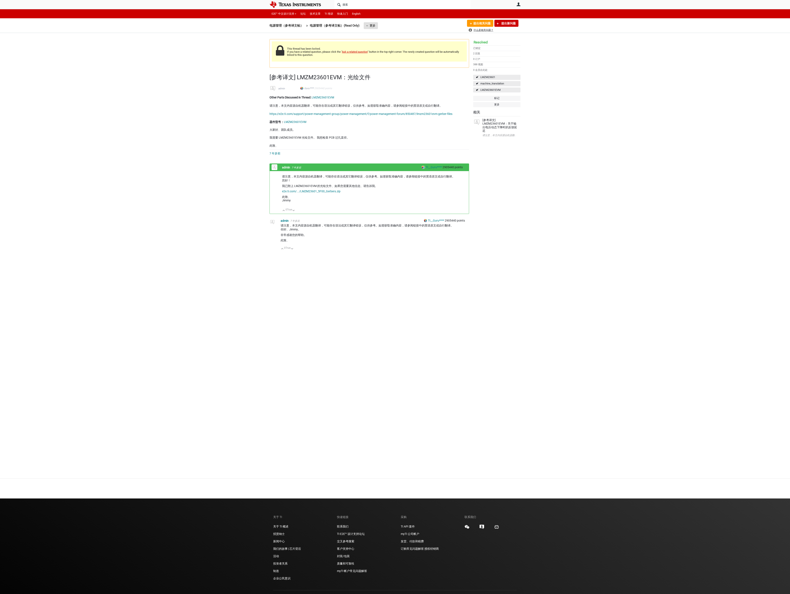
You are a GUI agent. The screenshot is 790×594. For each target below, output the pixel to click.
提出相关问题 (482, 23)
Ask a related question (355, 51)
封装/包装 (343, 556)
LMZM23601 (487, 77)
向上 (284, 210)
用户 (518, 4)
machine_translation (492, 83)
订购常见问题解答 (412, 548)
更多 (372, 25)
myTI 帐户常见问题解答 (352, 571)
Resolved (481, 42)
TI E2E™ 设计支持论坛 (351, 534)
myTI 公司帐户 (410, 534)
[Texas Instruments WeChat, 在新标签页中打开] (467, 528)
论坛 (303, 13)
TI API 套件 (408, 526)
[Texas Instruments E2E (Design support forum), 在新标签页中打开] (481, 528)
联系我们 (343, 526)
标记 (497, 98)
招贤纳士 (279, 534)
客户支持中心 (345, 548)
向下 (293, 210)
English (356, 13)
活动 (276, 556)
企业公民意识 (281, 578)
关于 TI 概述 (280, 526)
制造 (276, 571)
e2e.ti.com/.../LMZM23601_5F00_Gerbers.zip (311, 191)
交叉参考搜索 (345, 541)
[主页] (298, 4)
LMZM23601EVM (490, 89)
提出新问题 (508, 23)
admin (281, 88)
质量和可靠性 (346, 563)
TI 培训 (329, 13)
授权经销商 (431, 548)
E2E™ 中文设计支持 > (284, 13)
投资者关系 (280, 563)
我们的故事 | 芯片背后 (287, 548)
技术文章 (315, 13)
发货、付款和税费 (412, 541)
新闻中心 (279, 541)
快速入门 (342, 13)
